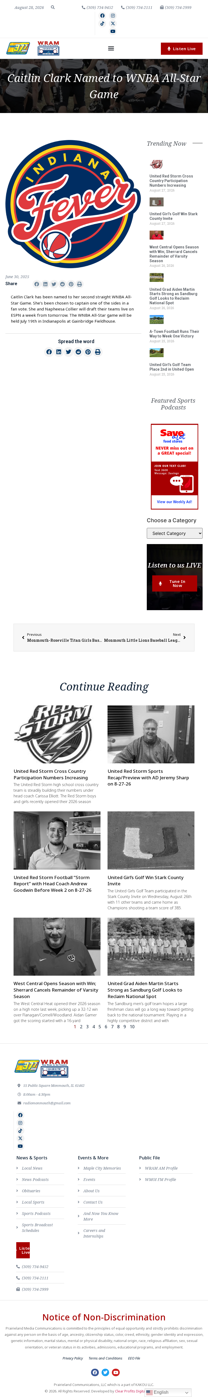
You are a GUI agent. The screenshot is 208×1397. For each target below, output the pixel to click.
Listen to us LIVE (174, 565)
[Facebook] (102, 16)
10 (132, 1027)
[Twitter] (105, 1372)
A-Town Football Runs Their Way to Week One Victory (174, 333)
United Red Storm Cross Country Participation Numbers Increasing (171, 180)
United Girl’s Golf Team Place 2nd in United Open (172, 367)
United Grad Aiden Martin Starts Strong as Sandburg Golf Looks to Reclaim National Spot (173, 296)
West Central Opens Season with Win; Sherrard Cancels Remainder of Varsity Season (174, 254)
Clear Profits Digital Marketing (139, 1391)
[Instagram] (113, 16)
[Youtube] (113, 31)
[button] (52, 7)
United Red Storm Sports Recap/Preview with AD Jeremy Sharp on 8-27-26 (148, 777)
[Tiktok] (102, 24)
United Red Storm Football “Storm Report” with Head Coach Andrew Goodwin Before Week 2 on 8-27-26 (53, 883)
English (160, 1392)
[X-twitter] (113, 24)
